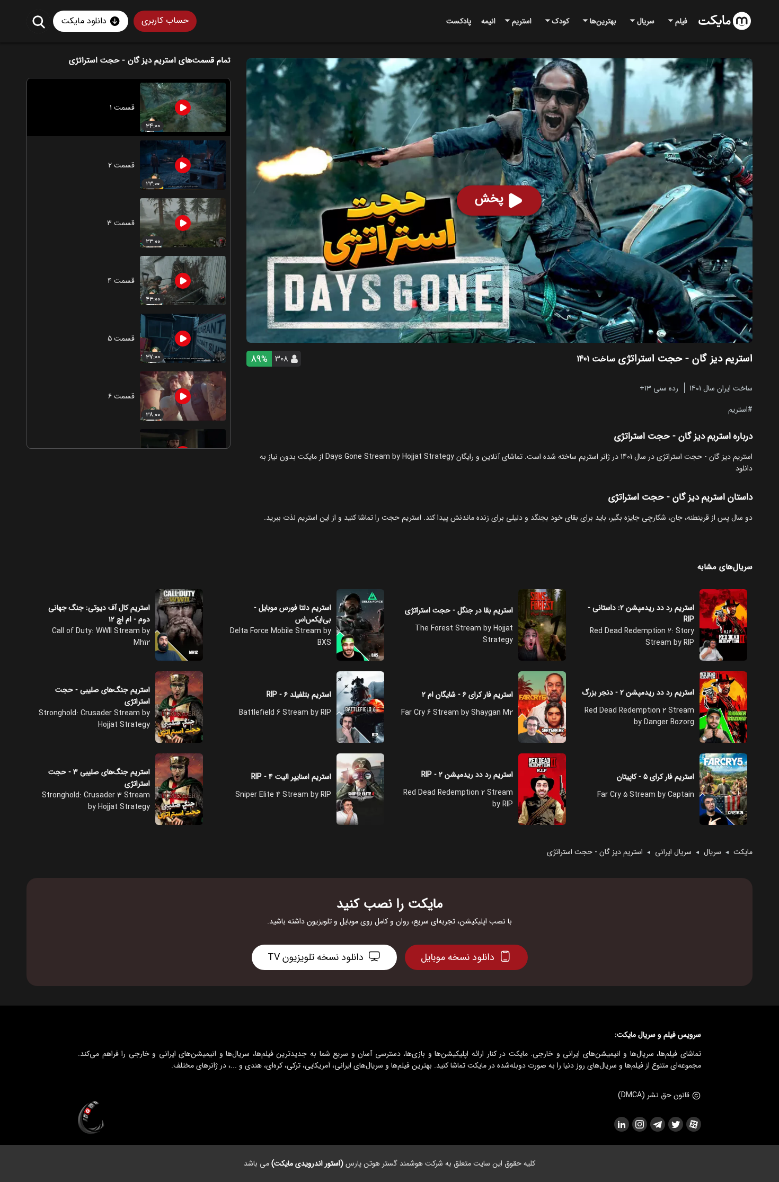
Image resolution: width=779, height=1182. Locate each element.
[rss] (621, 1124)
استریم (738, 409)
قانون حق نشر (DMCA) (653, 1095)
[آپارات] (693, 1124)
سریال (712, 852)
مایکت (743, 852)
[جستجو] (38, 21)
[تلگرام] (657, 1124)
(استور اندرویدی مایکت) (307, 1163)
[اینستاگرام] (639, 1124)
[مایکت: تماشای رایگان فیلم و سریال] (725, 21)
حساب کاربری (165, 20)
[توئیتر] (675, 1124)
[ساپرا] (91, 1118)
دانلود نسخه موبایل (457, 957)
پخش (489, 198)
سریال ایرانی (673, 852)
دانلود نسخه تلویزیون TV (316, 957)
